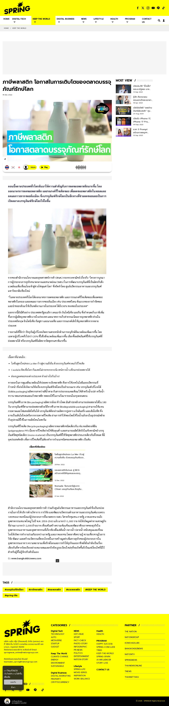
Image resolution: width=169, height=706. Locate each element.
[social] (137, 8)
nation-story (81, 659)
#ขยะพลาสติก (54, 589)
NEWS (76, 631)
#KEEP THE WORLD (95, 589)
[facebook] (10, 159)
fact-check (80, 640)
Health (100, 631)
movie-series (80, 672)
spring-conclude (106, 647)
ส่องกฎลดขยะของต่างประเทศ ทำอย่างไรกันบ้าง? (35, 376)
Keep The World (19, 28)
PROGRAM (102, 640)
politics (78, 653)
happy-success (104, 643)
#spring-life (11, 595)
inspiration (80, 675)
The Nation (131, 631)
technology (57, 634)
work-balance (82, 678)
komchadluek (132, 642)
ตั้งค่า (13, 687)
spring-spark (103, 656)
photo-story (81, 643)
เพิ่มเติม (7, 676)
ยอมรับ (13, 682)
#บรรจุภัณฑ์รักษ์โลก (14, 589)
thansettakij (132, 677)
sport (77, 637)
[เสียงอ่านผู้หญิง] (30, 167)
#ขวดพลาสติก (73, 589)
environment (58, 662)
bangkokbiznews (134, 648)
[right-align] (158, 20)
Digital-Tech (57, 631)
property (56, 679)
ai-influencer (104, 659)
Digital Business (59, 672)
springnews (131, 660)
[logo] (17, 7)
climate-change (59, 656)
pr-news (78, 649)
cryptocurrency (60, 682)
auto (53, 637)
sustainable (57, 666)
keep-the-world (105, 653)
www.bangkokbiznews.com (26, 558)
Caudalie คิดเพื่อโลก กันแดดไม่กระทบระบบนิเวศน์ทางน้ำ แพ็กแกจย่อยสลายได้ (50, 369)
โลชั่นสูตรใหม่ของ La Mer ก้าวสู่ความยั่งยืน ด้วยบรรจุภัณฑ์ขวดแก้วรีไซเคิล (47, 363)
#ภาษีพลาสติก (35, 589)
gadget (55, 646)
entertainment (81, 656)
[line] (19, 159)
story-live (102, 662)
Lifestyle (78, 666)
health (100, 634)
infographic (80, 646)
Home (6, 28)
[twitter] (14, 159)
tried (99, 650)
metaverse (56, 640)
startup (55, 643)
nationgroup (132, 637)
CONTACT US (103, 669)
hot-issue (79, 634)
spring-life (79, 669)
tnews (128, 671)
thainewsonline (133, 665)
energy (54, 659)
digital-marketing (61, 675)
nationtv (130, 654)
